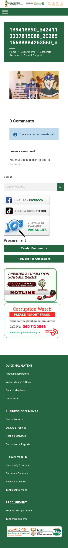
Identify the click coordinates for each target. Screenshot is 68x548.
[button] (34, 248)
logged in (31, 159)
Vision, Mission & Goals (19, 382)
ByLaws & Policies (16, 427)
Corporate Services (17, 473)
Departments (28, 51)
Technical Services (16, 489)
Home (12, 51)
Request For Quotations (19, 510)
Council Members (16, 390)
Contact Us (12, 398)
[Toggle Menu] (5, 11)
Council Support (33, 55)
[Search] (60, 187)
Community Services (17, 465)
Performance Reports (18, 444)
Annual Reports (14, 419)
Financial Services (16, 435)
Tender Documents (17, 518)
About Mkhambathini (17, 373)
